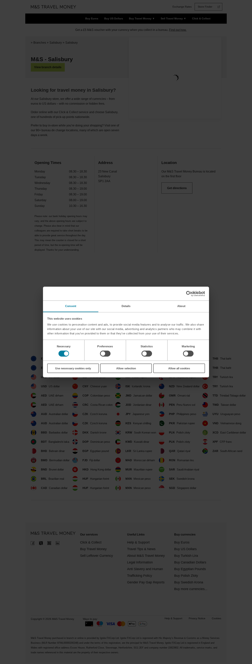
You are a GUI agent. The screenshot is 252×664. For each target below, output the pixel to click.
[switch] (105, 353)
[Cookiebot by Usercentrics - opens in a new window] (189, 293)
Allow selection (126, 368)
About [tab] (181, 306)
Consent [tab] (70, 306)
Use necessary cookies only (73, 368)
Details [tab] (126, 306)
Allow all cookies (179, 368)
